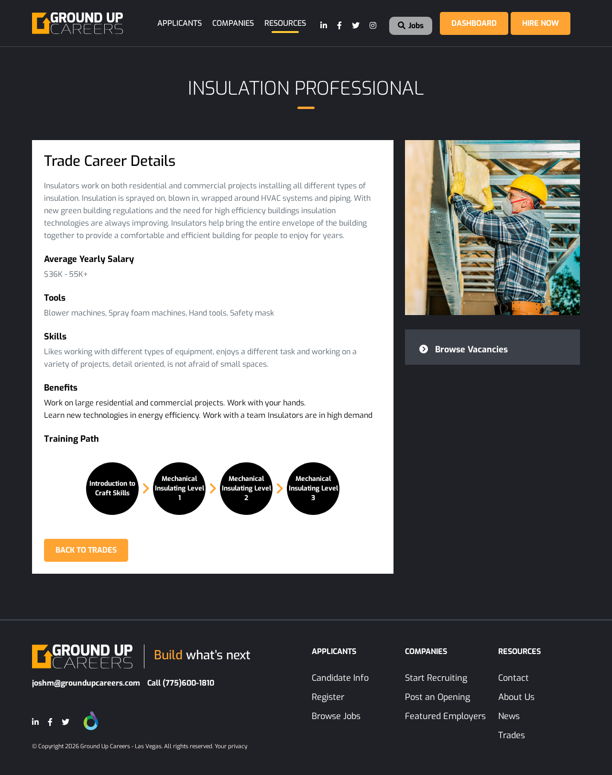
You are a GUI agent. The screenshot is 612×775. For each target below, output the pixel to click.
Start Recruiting (436, 678)
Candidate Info (340, 678)
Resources (285, 23)
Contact (513, 678)
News (509, 716)
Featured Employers (445, 716)
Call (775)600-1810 (180, 683)
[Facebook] (340, 26)
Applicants (179, 23)
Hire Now (540, 23)
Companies (233, 23)
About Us (516, 697)
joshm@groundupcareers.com (86, 683)
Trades (511, 735)
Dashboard (474, 23)
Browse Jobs (336, 716)
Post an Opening (437, 697)
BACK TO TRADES (86, 550)
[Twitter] (356, 26)
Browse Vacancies (470, 349)
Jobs (415, 26)
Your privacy (231, 746)
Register (328, 697)
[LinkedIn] (324, 26)
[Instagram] (373, 26)
